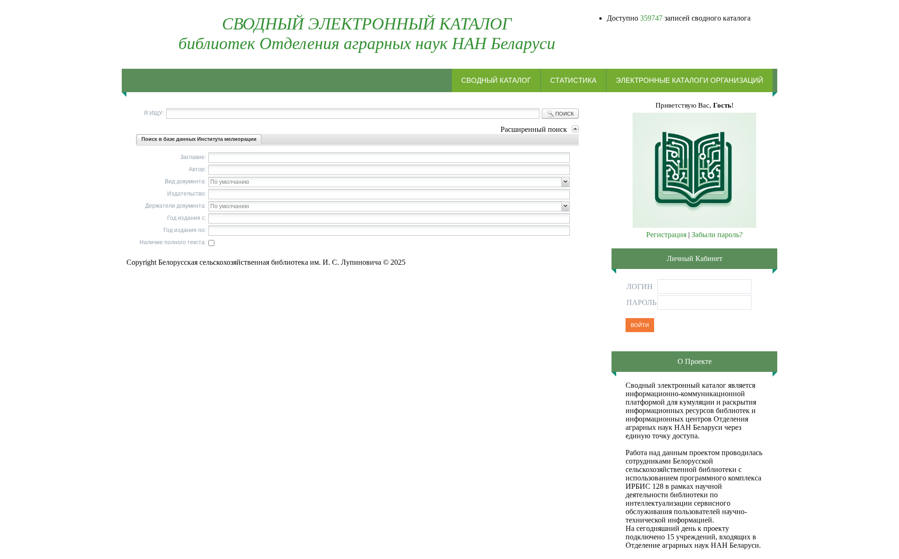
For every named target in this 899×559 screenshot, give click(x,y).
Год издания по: (184, 230)
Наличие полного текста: (173, 242)
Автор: (197, 169)
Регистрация (666, 235)
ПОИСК (564, 113)
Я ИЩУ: (154, 113)
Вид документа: (185, 181)
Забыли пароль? (717, 235)
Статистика (573, 80)
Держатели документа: (175, 206)
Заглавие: (193, 157)
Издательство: (186, 193)
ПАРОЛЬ (641, 302)
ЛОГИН (639, 286)
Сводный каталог (496, 80)
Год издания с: (186, 218)
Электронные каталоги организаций (689, 80)
